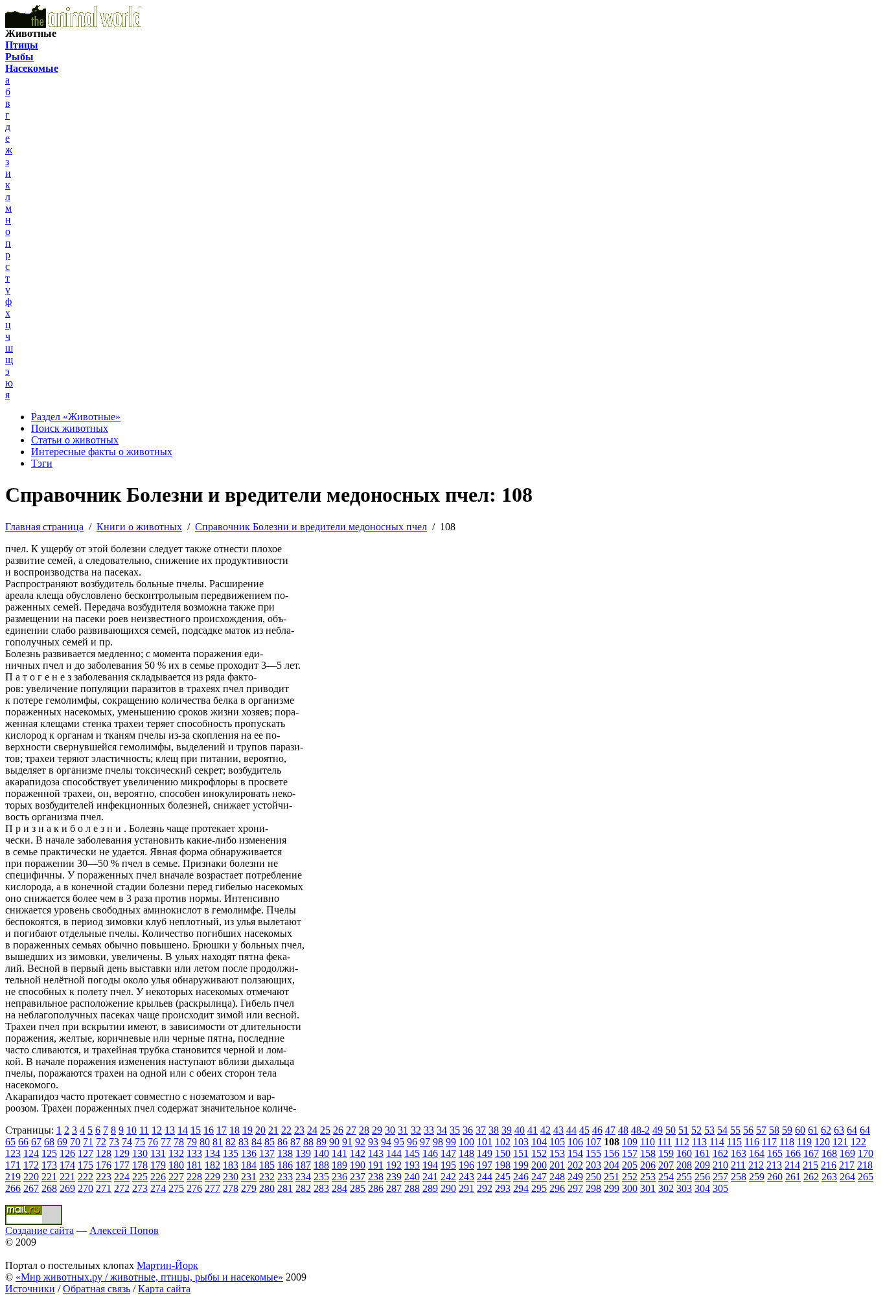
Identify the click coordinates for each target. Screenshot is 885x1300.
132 (176, 1153)
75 (140, 1141)
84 (256, 1141)
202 (575, 1165)
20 (260, 1130)
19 (247, 1130)
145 (412, 1153)
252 (630, 1176)
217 (847, 1165)
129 (122, 1153)
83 (243, 1141)
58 (774, 1130)
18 (234, 1130)
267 (31, 1188)
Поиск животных (69, 428)
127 (85, 1153)
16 (208, 1130)
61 (813, 1130)
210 (720, 1165)
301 (648, 1188)
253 (648, 1176)
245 (503, 1176)
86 (282, 1141)
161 (702, 1153)
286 (376, 1188)
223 (103, 1176)
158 (648, 1153)
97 (425, 1141)
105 (557, 1141)
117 (769, 1141)
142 (357, 1153)
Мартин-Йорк (167, 1265)
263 (829, 1176)
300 (630, 1188)
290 (448, 1188)
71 (88, 1141)
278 (230, 1188)
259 (756, 1176)
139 (303, 1153)
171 (13, 1165)
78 (179, 1141)
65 (10, 1141)
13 (170, 1130)
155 (593, 1153)
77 (166, 1141)
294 (521, 1188)
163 (738, 1153)
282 (303, 1188)
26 (338, 1130)
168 (829, 1153)
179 (158, 1165)
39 (506, 1130)
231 (249, 1176)
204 (611, 1165)
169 (847, 1153)
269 (67, 1188)
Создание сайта (39, 1230)
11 (144, 1130)
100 (466, 1141)
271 (103, 1188)
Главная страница (44, 526)
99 (451, 1141)
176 (103, 1165)
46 (597, 1130)
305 (720, 1188)
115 (734, 1141)
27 (351, 1130)
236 (339, 1176)
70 (75, 1141)
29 (377, 1130)
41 (532, 1130)
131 (158, 1153)
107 (593, 1141)
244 (484, 1176)
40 (519, 1130)
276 (194, 1188)
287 (394, 1188)
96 (412, 1141)
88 (308, 1141)
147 (448, 1153)
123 (13, 1153)
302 (666, 1188)
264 (847, 1176)
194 (430, 1165)
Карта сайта (164, 1288)
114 (716, 1141)
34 (442, 1130)
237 (357, 1176)
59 (787, 1130)
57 (761, 1130)
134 (212, 1153)
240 (412, 1176)
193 (412, 1165)
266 (13, 1188)
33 (429, 1130)
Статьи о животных (75, 439)
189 (339, 1165)
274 (158, 1188)
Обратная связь (96, 1288)
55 (735, 1130)
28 (364, 1130)
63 (839, 1130)
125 (49, 1153)
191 (376, 1165)
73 (114, 1141)
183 (230, 1165)
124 (31, 1153)
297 (575, 1188)
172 (31, 1165)
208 (684, 1165)
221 (49, 1176)
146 (430, 1153)
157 (630, 1153)
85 (269, 1141)
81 (218, 1141)
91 (347, 1141)
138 (285, 1153)
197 (484, 1165)
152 (539, 1153)
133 (194, 1153)
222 (85, 1176)
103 (521, 1141)
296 (557, 1188)
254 (666, 1176)
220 (31, 1176)
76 (153, 1141)
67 (36, 1141)
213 (774, 1165)
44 (571, 1130)
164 (756, 1153)
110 (647, 1141)
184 (249, 1165)
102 (503, 1141)
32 (416, 1130)
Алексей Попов (124, 1230)
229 (212, 1176)
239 (394, 1176)
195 (448, 1165)
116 (751, 1141)
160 (684, 1153)
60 (800, 1130)
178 (140, 1165)
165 (775, 1153)
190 (357, 1165)
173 (49, 1165)
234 (303, 1176)
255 (684, 1176)
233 (285, 1176)
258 (738, 1176)
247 (539, 1176)
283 (321, 1188)
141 (339, 1153)
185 (267, 1165)
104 (539, 1141)
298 (593, 1188)
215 (810, 1165)
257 (720, 1176)
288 (412, 1188)
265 (865, 1176)
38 (493, 1130)
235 (321, 1176)
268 (49, 1188)
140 (321, 1153)
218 (865, 1165)
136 (249, 1153)
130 (140, 1153)
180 (176, 1165)
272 (122, 1188)
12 (157, 1130)
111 (665, 1141)
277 (212, 1188)
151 (521, 1153)
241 (430, 1176)
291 (466, 1188)
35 (455, 1130)
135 (230, 1153)
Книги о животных (139, 526)
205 (630, 1165)
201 (557, 1165)
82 (230, 1141)
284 (339, 1188)
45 (584, 1130)
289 (430, 1188)
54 (722, 1130)
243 (466, 1176)
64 (852, 1130)
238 (376, 1176)
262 (811, 1176)
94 (386, 1141)
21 (273, 1130)
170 (865, 1153)
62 (826, 1130)
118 (786, 1141)
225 (140, 1176)
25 (325, 1130)
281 (285, 1188)
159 (666, 1153)
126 (67, 1153)
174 (67, 1165)
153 (557, 1153)
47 (610, 1130)
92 (360, 1141)
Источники (30, 1288)
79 (192, 1141)
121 (840, 1141)
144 (394, 1153)
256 (702, 1176)
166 (793, 1153)
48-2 (640, 1130)
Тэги (41, 463)
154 (575, 1153)
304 (702, 1188)
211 (738, 1165)
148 (466, 1153)
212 (756, 1165)
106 (575, 1141)
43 (558, 1130)
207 (666, 1165)
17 (221, 1130)
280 (267, 1188)
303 (684, 1188)
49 (657, 1130)
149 (484, 1153)
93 (373, 1141)
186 (285, 1165)
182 (212, 1165)
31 (403, 1130)
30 (390, 1130)
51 (683, 1130)
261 (793, 1176)
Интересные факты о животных (101, 451)
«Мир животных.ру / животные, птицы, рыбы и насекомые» (149, 1277)
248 (557, 1176)
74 (127, 1141)
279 (249, 1188)
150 (503, 1153)
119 (804, 1141)
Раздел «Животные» (76, 416)
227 (176, 1176)
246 (521, 1176)
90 (334, 1141)
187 (303, 1165)
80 (205, 1141)
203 (593, 1165)
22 (286, 1130)
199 (521, 1165)
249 (575, 1176)
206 (648, 1165)
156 (611, 1153)
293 (503, 1188)
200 (539, 1165)
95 (399, 1141)
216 (828, 1165)
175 (85, 1165)
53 (709, 1130)
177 (122, 1165)
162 (720, 1153)
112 (681, 1141)
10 (131, 1130)
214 (792, 1165)
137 (267, 1153)
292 (484, 1188)
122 (858, 1141)
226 (158, 1176)
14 (183, 1130)
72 (101, 1141)
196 (466, 1165)
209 (702, 1165)
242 (448, 1176)
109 (630, 1141)
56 (748, 1130)
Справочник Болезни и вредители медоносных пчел (311, 526)
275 (176, 1188)
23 (299, 1130)
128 (103, 1153)
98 (438, 1141)
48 (623, 1130)
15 (195, 1130)
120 (822, 1141)
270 (85, 1188)
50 (670, 1130)
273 (140, 1188)
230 (230, 1176)
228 (194, 1176)
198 (503, 1165)
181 (194, 1165)
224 (122, 1176)
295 (539, 1188)
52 (696, 1130)
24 (312, 1130)
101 (484, 1141)
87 (295, 1141)
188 (321, 1165)
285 (357, 1188)
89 (321, 1141)
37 (481, 1130)
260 (775, 1176)
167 (811, 1153)
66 (23, 1141)
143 (376, 1153)
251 (611, 1176)
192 (394, 1165)
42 (545, 1130)
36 (468, 1130)
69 (62, 1141)
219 (13, 1176)
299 (611, 1188)
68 (49, 1141)
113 (699, 1141)
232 (267, 1176)
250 (593, 1176)
